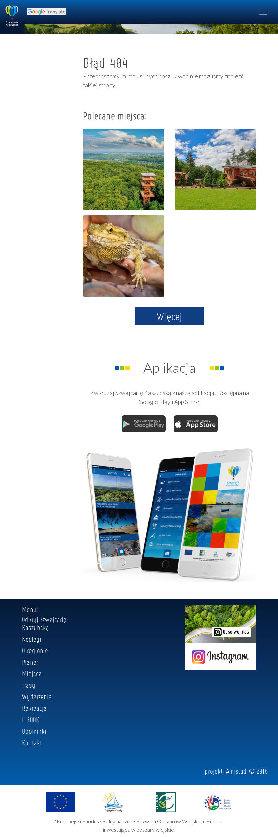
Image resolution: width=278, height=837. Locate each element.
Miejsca (32, 673)
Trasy (28, 685)
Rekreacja (34, 708)
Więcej (169, 316)
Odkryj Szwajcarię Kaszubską (44, 623)
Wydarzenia (37, 696)
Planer (30, 662)
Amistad (236, 771)
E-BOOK (30, 719)
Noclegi (31, 639)
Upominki (34, 731)
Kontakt (32, 742)
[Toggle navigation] (263, 11)
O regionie (35, 650)
